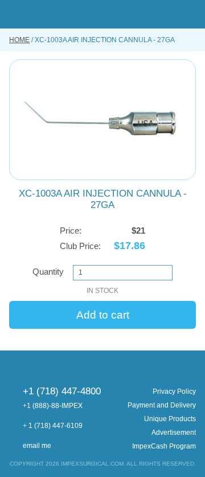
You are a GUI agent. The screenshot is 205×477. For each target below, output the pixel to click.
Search (153, 14)
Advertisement (173, 433)
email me (37, 446)
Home (19, 40)
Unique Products (170, 419)
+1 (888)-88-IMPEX (53, 406)
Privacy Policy (174, 392)
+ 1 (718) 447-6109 (53, 426)
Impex (102, 14)
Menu (13, 14)
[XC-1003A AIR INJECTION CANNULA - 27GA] (102, 119)
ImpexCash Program (164, 446)
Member (171, 14)
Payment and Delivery (162, 405)
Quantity (48, 271)
